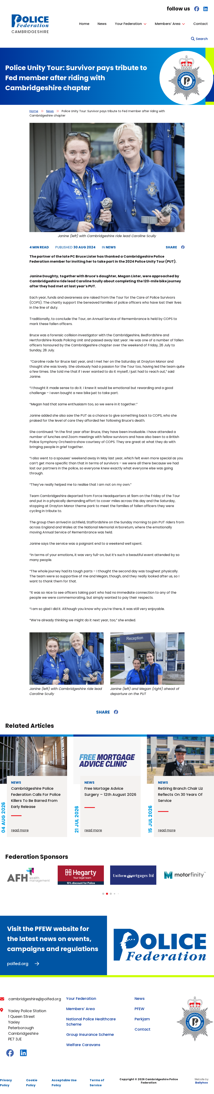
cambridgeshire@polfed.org (34, 999)
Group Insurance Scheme (90, 1034)
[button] (103, 894)
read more (20, 830)
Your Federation (128, 23)
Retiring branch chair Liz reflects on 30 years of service (180, 794)
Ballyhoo (201, 1082)
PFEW (139, 1008)
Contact (200, 23)
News (102, 23)
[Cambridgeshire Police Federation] (30, 26)
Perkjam (142, 1019)
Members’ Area (167, 23)
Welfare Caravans (83, 1044)
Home (84, 23)
